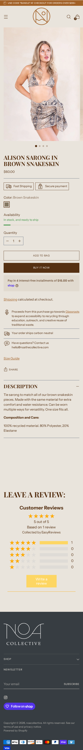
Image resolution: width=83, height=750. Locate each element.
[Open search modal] (68, 17)
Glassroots (72, 311)
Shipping (10, 299)
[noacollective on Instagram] (6, 698)
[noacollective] (41, 17)
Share (13, 369)
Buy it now (41, 267)
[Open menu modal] (6, 17)
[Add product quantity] (7, 241)
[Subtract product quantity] (19, 241)
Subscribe (72, 684)
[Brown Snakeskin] (7, 204)
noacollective (34, 722)
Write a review (41, 581)
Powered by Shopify (15, 730)
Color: (21, 197)
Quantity (10, 233)
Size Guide (12, 358)
